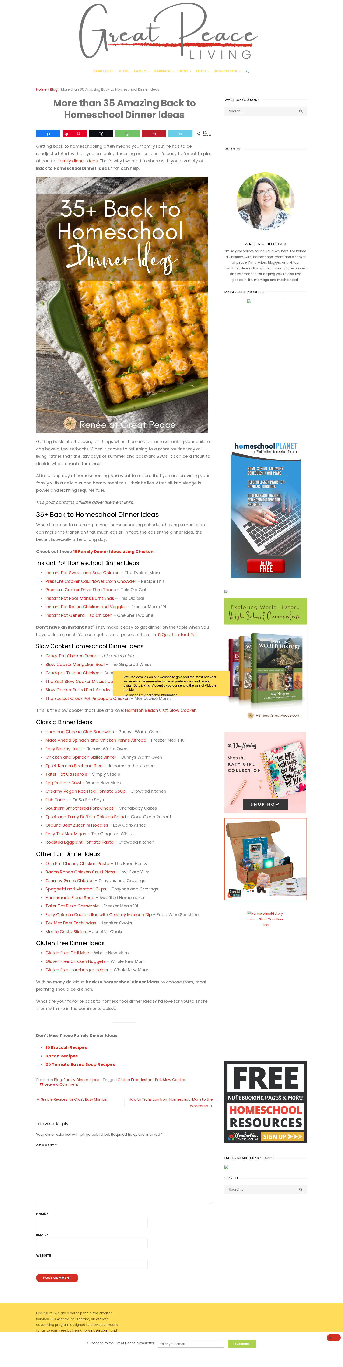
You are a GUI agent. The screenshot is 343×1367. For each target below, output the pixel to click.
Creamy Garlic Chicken (70, 880)
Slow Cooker (174, 1079)
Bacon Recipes (62, 1056)
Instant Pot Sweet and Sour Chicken (83, 573)
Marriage (162, 71)
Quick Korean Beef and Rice (74, 766)
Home (183, 71)
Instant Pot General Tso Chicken (79, 615)
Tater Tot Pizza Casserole (72, 906)
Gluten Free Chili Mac (67, 953)
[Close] (334, 1337)
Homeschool (226, 71)
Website (43, 1255)
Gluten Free (128, 1079)
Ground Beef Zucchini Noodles (77, 825)
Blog (124, 71)
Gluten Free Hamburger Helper (77, 970)
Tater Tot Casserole (66, 774)
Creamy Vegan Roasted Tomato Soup (86, 791)
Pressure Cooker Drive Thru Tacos (81, 590)
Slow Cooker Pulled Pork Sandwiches (83, 690)
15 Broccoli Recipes (66, 1047)
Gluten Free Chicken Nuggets (76, 961)
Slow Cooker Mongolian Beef (75, 664)
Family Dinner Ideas (81, 1079)
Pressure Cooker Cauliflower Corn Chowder (91, 581)
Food (201, 71)
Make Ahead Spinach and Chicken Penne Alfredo (96, 740)
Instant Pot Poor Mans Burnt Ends (80, 598)
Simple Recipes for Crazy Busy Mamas (74, 1099)
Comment (46, 1145)
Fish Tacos (57, 800)
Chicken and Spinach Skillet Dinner (81, 757)
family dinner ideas (78, 161)
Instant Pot (151, 1079)
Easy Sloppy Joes (64, 749)
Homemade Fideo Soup (70, 897)
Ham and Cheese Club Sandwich (80, 732)
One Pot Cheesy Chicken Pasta (77, 863)
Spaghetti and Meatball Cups (76, 889)
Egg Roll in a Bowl (63, 783)
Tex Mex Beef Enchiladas (71, 923)
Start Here (103, 71)
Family (140, 71)
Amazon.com (99, 1330)
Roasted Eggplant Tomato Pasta (80, 842)
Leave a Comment (61, 1084)
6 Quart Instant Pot (177, 634)
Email (42, 1234)
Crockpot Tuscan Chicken (72, 673)
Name (42, 1213)
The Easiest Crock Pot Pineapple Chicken (88, 698)
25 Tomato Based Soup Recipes (80, 1064)
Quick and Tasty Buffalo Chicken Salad (86, 817)
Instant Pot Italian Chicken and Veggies (86, 607)
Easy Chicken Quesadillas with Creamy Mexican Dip (99, 914)
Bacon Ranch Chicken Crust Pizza (80, 872)
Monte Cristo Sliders (66, 931)
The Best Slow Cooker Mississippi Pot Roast (90, 681)
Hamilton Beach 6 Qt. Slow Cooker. (160, 710)
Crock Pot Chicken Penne (71, 656)
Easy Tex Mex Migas (66, 834)
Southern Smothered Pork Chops (80, 808)
